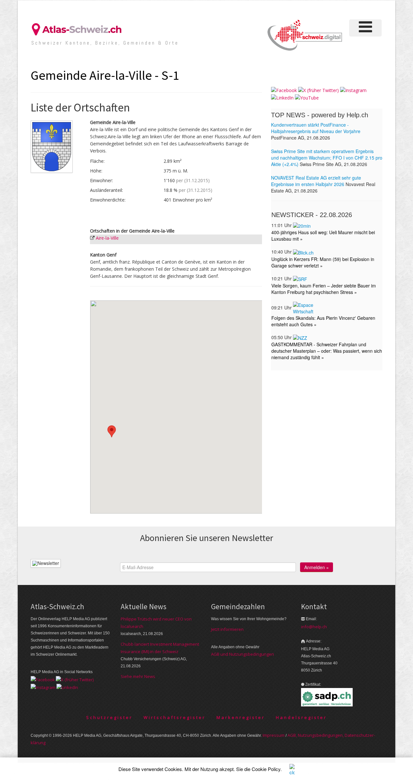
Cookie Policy (266, 769)
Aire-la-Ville (107, 238)
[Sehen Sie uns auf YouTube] (307, 97)
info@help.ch (314, 627)
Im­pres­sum (274, 735)
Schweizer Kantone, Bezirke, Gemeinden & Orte (105, 42)
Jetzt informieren (227, 629)
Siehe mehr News (138, 676)
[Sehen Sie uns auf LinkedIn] (282, 97)
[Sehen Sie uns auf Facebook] (284, 90)
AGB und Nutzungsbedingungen (242, 654)
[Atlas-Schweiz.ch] (79, 29)
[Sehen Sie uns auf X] (318, 90)
